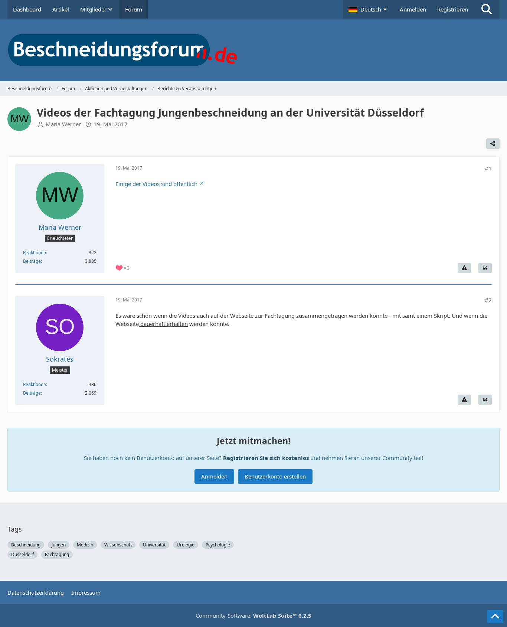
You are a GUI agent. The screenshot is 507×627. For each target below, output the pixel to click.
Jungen (59, 545)
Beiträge (32, 261)
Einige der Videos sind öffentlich (156, 183)
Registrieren (452, 9)
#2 (488, 300)
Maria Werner (63, 124)
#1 (488, 168)
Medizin (85, 545)
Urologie (185, 545)
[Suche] (487, 9)
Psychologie (218, 545)
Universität (154, 545)
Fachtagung (57, 554)
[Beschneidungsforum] (253, 50)
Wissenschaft (118, 545)
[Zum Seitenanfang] (495, 616)
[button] (368, 9)
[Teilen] (493, 143)
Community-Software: (253, 615)
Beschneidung (25, 545)
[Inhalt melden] (464, 268)
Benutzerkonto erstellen (275, 476)
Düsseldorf (22, 554)
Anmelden (413, 9)
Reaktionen (34, 252)
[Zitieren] (485, 268)
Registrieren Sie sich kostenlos (266, 457)
